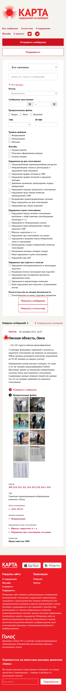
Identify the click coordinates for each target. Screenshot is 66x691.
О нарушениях (43, 28)
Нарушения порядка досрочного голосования (34, 189)
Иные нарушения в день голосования (29, 254)
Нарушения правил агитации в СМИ (28, 174)
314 (15, 487)
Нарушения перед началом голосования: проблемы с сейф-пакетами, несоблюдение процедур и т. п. (32, 216)
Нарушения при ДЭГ (21, 257)
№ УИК (38, 119)
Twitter (37, 582)
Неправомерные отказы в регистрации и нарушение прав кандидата (31, 169)
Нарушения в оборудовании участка (29, 222)
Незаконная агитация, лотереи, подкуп (30, 251)
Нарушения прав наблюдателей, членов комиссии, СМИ (31, 227)
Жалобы (6, 33)
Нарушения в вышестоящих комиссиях (30, 281)
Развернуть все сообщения (50, 323)
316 (29, 487)
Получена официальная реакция (27, 153)
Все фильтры (17, 84)
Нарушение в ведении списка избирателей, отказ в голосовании (32, 240)
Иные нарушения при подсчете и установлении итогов (34, 286)
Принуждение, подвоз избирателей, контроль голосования (33, 246)
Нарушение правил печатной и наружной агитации (31, 178)
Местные (16, 142)
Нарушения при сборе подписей (27, 205)
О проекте (19, 33)
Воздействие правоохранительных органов (32, 199)
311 (24, 487)
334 (48, 487)
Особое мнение (19, 156)
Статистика (27, 28)
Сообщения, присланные (21, 99)
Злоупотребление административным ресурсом (34, 164)
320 (38, 487)
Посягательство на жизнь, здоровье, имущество (34, 295)
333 (43, 487)
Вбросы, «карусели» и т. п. (24, 232)
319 (33, 487)
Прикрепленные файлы (20, 110)
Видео (15, 114)
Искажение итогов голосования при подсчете (33, 271)
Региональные (18, 138)
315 (19, 487)
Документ (38, 114)
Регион (12, 88)
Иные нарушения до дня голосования (30, 202)
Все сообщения (10, 28)
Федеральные (18, 135)
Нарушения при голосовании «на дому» (31, 235)
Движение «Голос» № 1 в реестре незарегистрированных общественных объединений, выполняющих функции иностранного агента (29, 643)
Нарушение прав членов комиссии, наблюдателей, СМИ (28, 194)
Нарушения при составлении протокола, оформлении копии (30, 276)
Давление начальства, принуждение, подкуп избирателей (32, 185)
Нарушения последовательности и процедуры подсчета (34, 267)
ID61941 (13, 331)
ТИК (11, 119)
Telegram (37, 579)
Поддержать (33, 52)
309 (10, 487)
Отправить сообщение (33, 42)
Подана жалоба (19, 150)
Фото (25, 114)
